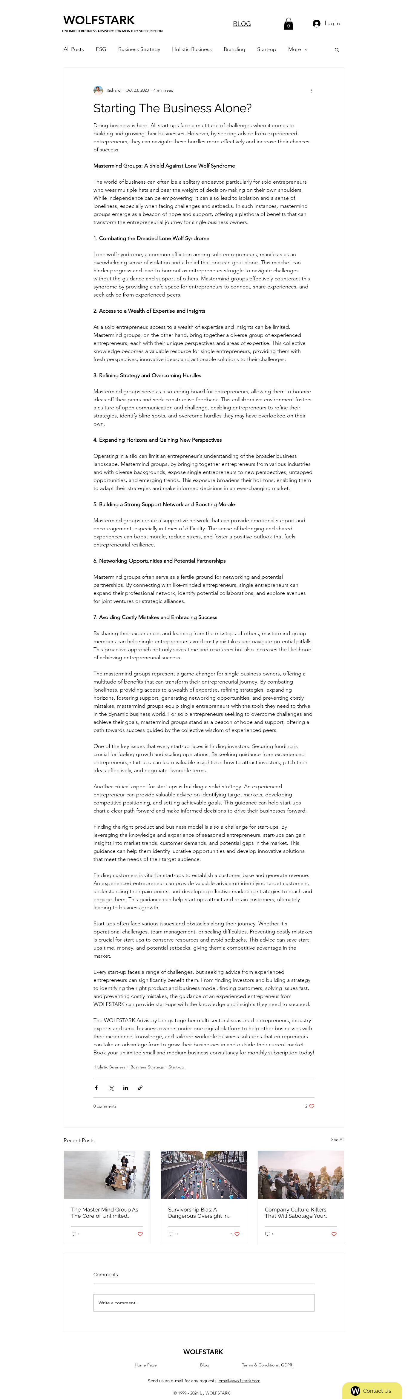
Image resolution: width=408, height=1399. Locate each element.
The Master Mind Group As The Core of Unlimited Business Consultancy (104, 1212)
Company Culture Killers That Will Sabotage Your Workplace (295, 1212)
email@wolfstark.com (239, 1380)
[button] (288, 24)
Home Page (146, 1365)
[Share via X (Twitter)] (111, 1088)
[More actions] (311, 90)
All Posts (74, 49)
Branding (234, 49)
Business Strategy (139, 49)
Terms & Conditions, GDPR (267, 1365)
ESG (101, 49)
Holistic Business (192, 49)
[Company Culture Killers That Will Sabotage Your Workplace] (301, 1175)
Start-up (266, 49)
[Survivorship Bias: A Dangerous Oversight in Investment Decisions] (204, 1175)
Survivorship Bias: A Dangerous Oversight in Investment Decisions (198, 1212)
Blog (204, 1365)
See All (337, 1139)
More (294, 49)
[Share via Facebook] (96, 1088)
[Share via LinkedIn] (125, 1088)
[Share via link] (140, 1088)
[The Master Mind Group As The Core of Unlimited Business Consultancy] (107, 1175)
